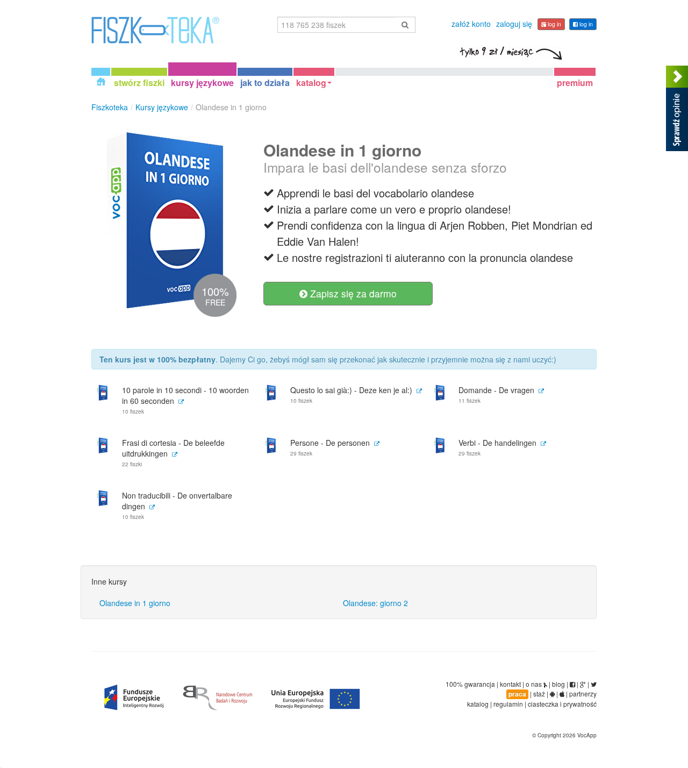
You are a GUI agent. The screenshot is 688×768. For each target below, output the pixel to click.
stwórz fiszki (139, 82)
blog (558, 683)
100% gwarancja (470, 683)
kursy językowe (202, 82)
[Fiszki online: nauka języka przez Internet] (155, 29)
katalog (311, 82)
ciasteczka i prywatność (562, 703)
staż (539, 693)
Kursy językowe (161, 107)
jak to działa (265, 82)
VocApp (587, 735)
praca (517, 694)
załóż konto (471, 23)
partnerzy (583, 693)
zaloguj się (514, 23)
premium (575, 82)
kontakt (510, 683)
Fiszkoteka (109, 107)
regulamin (508, 703)
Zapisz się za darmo (352, 293)
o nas (534, 683)
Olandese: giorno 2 (375, 603)
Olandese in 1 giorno (134, 603)
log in (585, 24)
